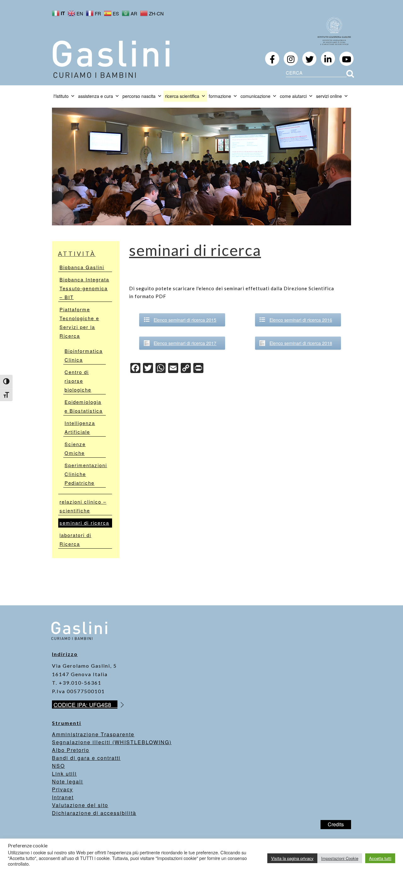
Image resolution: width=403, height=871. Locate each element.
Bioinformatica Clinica (84, 355)
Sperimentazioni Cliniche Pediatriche (85, 474)
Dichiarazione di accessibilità (94, 813)
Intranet (63, 797)
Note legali (67, 781)
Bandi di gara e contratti (86, 757)
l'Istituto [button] (61, 96)
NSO (58, 765)
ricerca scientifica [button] (182, 96)
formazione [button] (220, 96)
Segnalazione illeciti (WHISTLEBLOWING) (112, 742)
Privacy (62, 789)
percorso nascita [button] (139, 96)
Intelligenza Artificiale (80, 427)
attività (77, 254)
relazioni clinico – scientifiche (83, 506)
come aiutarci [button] (293, 96)
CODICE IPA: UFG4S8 (85, 704)
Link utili (64, 773)
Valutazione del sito (80, 805)
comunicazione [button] (255, 96)
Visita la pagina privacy (292, 858)
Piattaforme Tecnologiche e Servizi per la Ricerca (79, 322)
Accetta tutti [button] (380, 858)
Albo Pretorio (70, 750)
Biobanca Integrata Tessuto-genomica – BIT (84, 288)
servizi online (329, 96)
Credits (336, 824)
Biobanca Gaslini (82, 267)
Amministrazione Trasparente (93, 734)
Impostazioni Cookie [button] (339, 858)
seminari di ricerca (84, 522)
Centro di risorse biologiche (78, 381)
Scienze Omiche (75, 448)
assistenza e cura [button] (95, 96)
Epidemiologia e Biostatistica (84, 406)
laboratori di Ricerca (75, 539)
